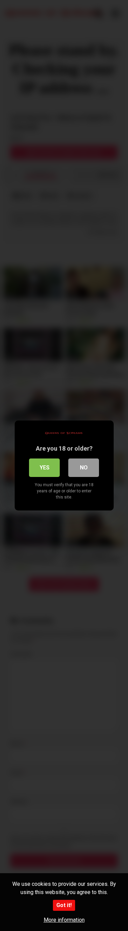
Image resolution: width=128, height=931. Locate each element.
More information (64, 920)
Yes (44, 467)
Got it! (64, 905)
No (84, 467)
